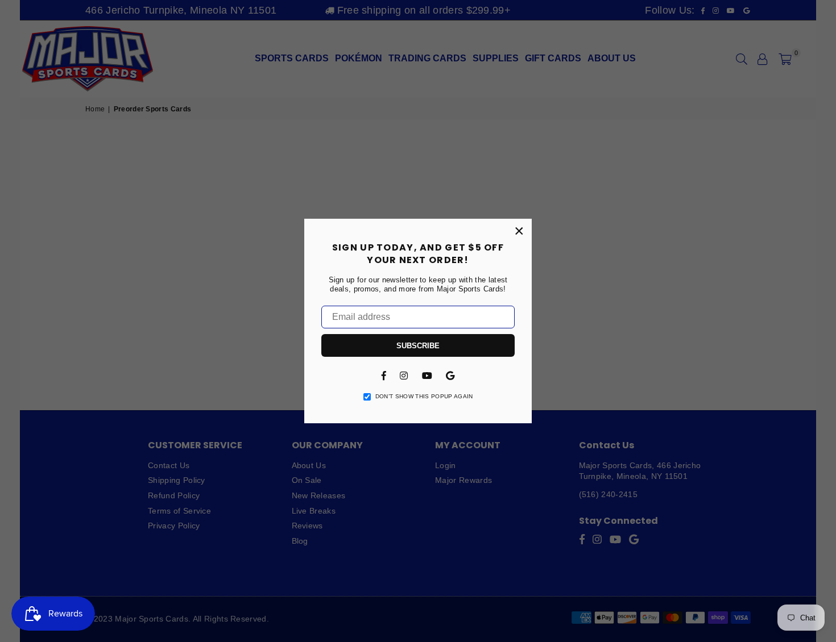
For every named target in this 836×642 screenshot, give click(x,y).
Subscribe (418, 345)
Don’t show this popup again (424, 396)
